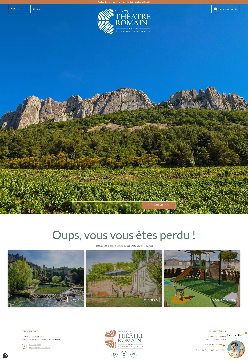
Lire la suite (46, 278)
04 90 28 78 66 (229, 9)
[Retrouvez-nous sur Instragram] (124, 354)
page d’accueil (116, 245)
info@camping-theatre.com (39, 347)
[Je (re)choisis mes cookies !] (5, 355)
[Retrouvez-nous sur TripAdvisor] (133, 354)
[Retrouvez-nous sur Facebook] (114, 354)
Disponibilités (159, 205)
